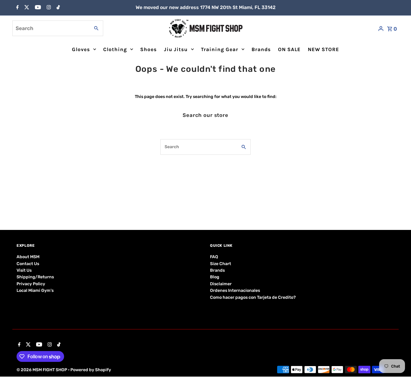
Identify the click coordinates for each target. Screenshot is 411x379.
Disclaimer (221, 283)
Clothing (115, 49)
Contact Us (28, 263)
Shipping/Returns (35, 277)
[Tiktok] (57, 8)
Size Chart (220, 263)
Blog (214, 277)
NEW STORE (323, 49)
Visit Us (24, 270)
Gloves (81, 49)
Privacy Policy (31, 283)
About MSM (28, 256)
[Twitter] (26, 8)
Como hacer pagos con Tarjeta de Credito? (253, 297)
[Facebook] (17, 8)
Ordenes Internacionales (235, 290)
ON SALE (289, 49)
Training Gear (219, 49)
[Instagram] (48, 8)
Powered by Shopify (90, 369)
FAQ (214, 256)
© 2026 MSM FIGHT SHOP (42, 369)
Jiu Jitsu (176, 49)
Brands (261, 49)
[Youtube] (37, 8)
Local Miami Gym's (35, 290)
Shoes (148, 49)
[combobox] (50, 28)
